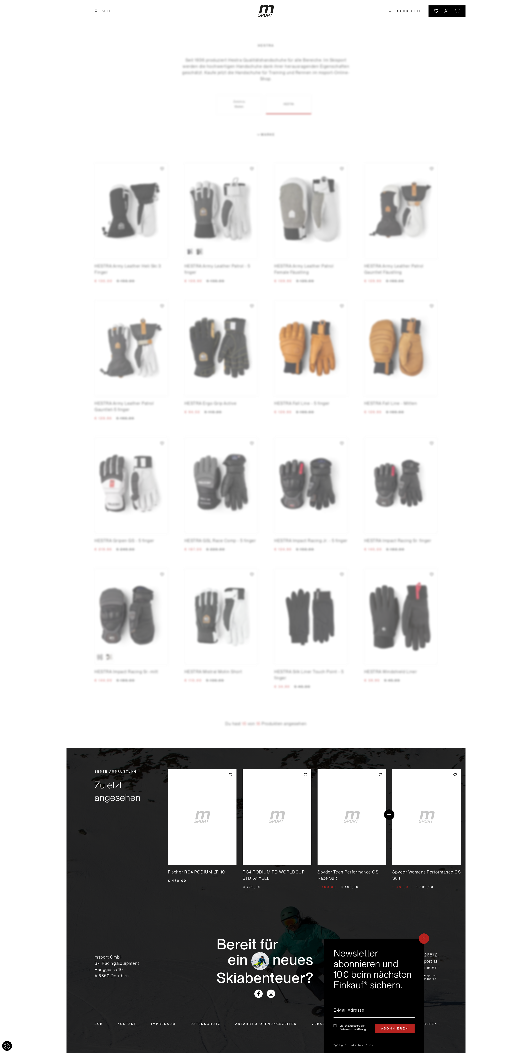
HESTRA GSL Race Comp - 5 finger (220, 540)
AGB (99, 1024)
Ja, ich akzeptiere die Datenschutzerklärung (353, 1027)
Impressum (163, 1024)
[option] (190, 252)
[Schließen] (424, 938)
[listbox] (221, 251)
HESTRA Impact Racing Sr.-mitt (126, 671)
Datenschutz (205, 1024)
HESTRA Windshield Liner (390, 671)
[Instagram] (271, 994)
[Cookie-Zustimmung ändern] (7, 1046)
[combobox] (409, 11)
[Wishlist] (436, 11)
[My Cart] (457, 11)
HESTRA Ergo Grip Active (211, 403)
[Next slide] (389, 814)
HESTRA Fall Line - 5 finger (302, 403)
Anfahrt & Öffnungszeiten (266, 1024)
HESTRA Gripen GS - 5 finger (124, 540)
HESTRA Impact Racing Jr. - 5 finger (311, 540)
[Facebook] (258, 994)
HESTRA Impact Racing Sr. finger (398, 540)
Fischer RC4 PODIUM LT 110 (196, 872)
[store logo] (266, 11)
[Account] (447, 11)
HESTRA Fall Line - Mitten (390, 403)
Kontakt (127, 1024)
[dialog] (374, 996)
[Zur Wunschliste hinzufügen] (162, 169)
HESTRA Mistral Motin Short (213, 671)
